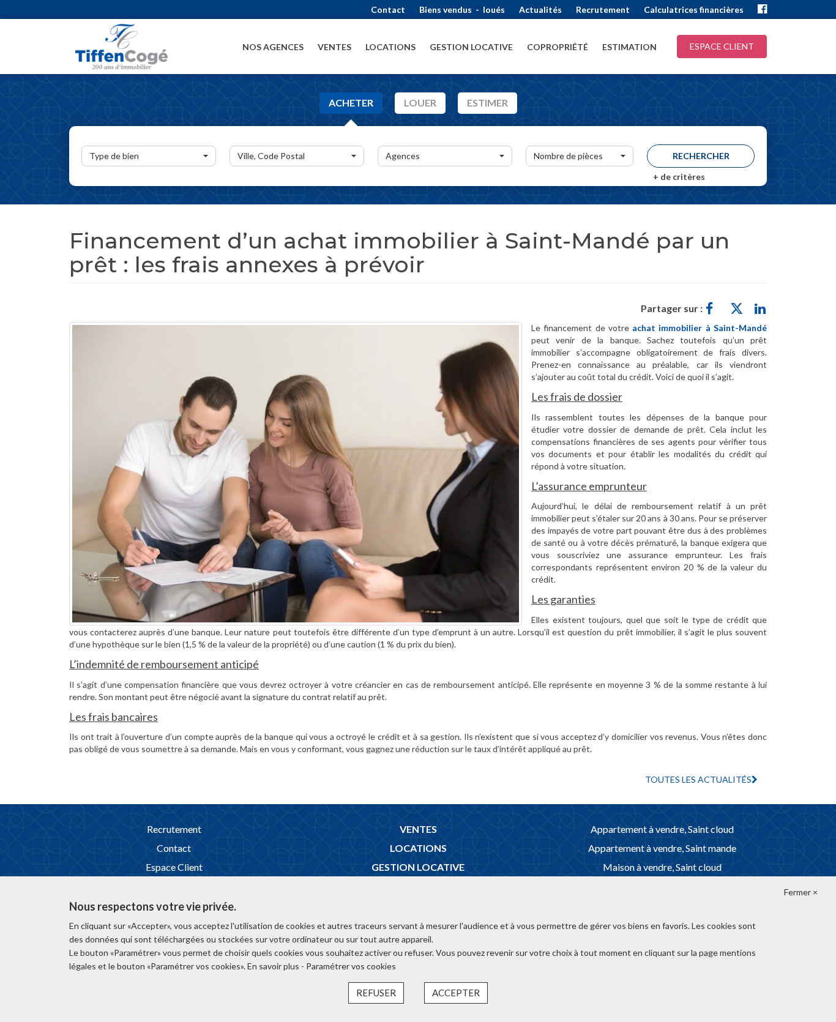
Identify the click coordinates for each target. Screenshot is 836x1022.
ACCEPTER (456, 992)
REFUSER (376, 992)
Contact (388, 9)
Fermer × (801, 892)
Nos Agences (273, 47)
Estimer (487, 102)
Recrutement (603, 9)
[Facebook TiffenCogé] (762, 9)
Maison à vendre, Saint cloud (662, 867)
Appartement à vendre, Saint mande (662, 848)
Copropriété (557, 47)
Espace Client (174, 867)
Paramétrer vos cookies (351, 966)
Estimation (629, 47)
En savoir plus (274, 966)
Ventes (334, 47)
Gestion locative (471, 47)
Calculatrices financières (694, 9)
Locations (390, 47)
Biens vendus (445, 9)
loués (494, 9)
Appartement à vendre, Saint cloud (662, 829)
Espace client (722, 46)
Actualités (540, 9)
